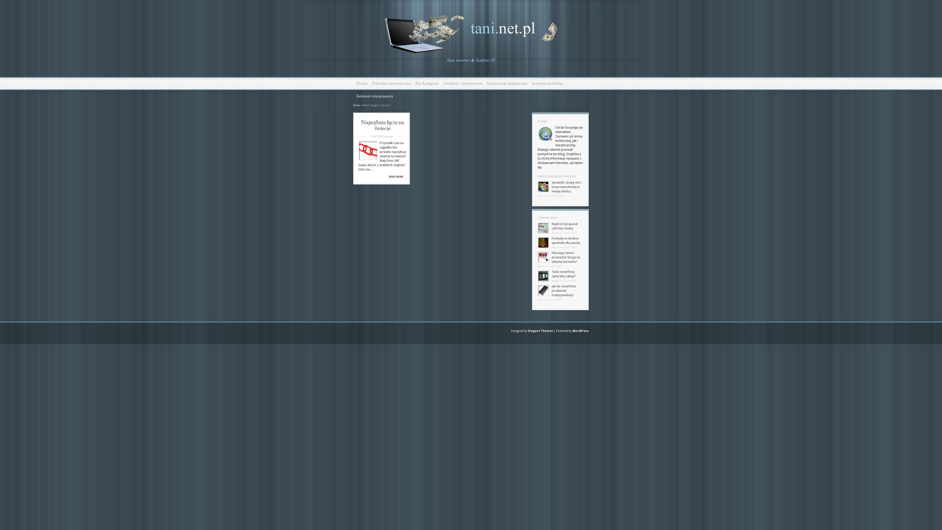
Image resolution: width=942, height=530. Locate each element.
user (390, 136)
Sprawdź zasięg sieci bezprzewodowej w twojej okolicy (566, 187)
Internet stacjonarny (374, 96)
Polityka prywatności (391, 83)
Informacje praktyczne (507, 83)
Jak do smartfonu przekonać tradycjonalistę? (564, 290)
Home (362, 83)
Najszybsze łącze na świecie (382, 126)
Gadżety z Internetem (463, 83)
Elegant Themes (540, 331)
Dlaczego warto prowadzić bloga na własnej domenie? (566, 257)
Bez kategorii (427, 83)
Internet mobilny (547, 83)
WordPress (581, 331)
